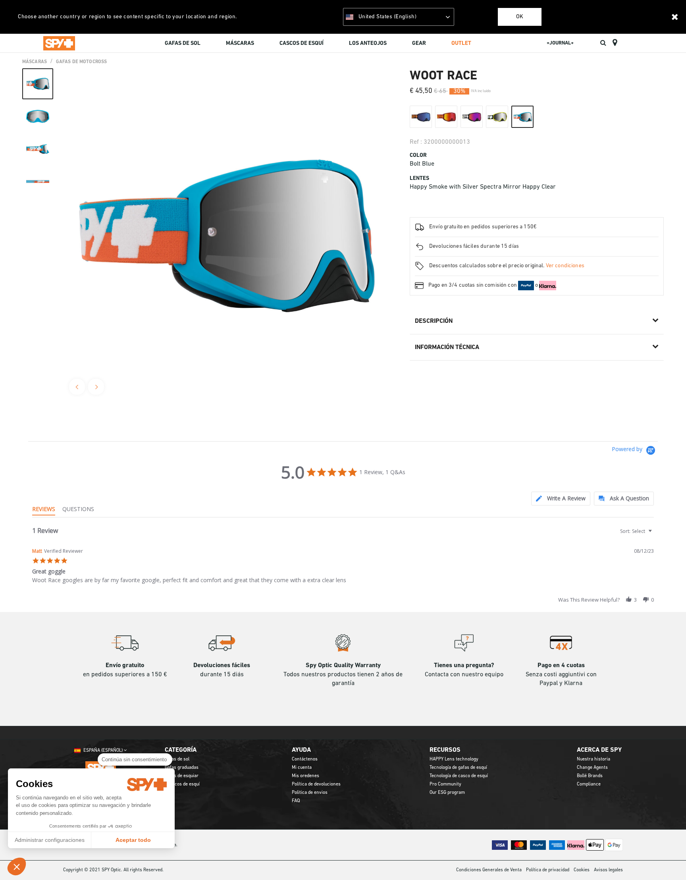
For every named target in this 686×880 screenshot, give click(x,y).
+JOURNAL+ (560, 43)
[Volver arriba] (667, 859)
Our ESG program (447, 792)
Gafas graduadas (181, 767)
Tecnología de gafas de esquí (458, 767)
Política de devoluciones (316, 784)
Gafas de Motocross (81, 62)
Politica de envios (310, 792)
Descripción (434, 321)
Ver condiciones (565, 266)
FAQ (296, 801)
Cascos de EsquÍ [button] (301, 43)
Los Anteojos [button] (368, 43)
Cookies (582, 870)
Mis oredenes (305, 776)
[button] (16, 866)
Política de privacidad (547, 870)
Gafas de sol (177, 759)
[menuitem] (182, 44)
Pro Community (445, 784)
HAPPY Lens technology (454, 759)
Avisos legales (608, 870)
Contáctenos (305, 759)
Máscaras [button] (240, 43)
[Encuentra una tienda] (615, 43)
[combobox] (635, 531)
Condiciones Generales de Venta (489, 870)
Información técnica (447, 347)
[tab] (560, 499)
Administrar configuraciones (50, 840)
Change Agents (592, 767)
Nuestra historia (593, 759)
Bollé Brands (590, 776)
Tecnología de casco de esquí (459, 776)
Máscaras (34, 62)
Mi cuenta (302, 767)
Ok (519, 17)
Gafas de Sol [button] (182, 43)
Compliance (589, 784)
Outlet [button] (461, 43)
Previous (77, 387)
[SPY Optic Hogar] (59, 43)
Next (96, 387)
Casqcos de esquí (182, 784)
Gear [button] (419, 43)
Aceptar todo (133, 840)
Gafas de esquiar (181, 776)
